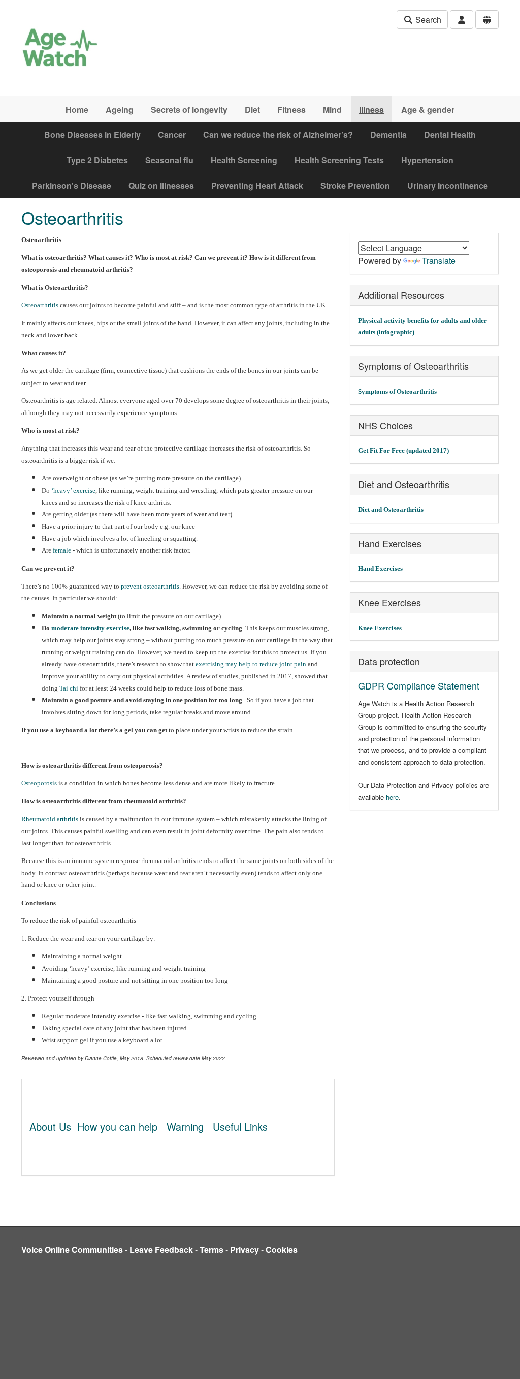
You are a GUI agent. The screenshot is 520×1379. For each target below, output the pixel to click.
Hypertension (427, 160)
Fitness (291, 109)
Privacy (244, 1249)
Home (77, 109)
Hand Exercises (380, 568)
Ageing (120, 109)
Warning (185, 1126)
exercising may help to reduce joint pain (251, 664)
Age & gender (427, 109)
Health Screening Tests (339, 160)
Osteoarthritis (39, 305)
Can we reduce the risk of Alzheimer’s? (278, 135)
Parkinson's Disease (71, 185)
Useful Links (240, 1126)
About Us (50, 1126)
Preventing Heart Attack (257, 185)
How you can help (117, 1126)
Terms (211, 1249)
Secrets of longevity (189, 109)
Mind (332, 109)
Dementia (388, 135)
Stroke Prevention (355, 185)
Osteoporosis (39, 783)
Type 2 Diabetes (97, 160)
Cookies (282, 1249)
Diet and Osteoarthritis (391, 509)
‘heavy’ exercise (73, 490)
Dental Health (450, 135)
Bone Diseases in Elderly (92, 135)
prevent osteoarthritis (150, 586)
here (392, 797)
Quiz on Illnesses (161, 185)
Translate (439, 260)
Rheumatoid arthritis (49, 819)
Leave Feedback (161, 1249)
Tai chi (68, 688)
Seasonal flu (169, 160)
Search (427, 19)
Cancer (172, 135)
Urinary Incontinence (447, 185)
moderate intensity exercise (90, 628)
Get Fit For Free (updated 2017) (403, 450)
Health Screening (244, 160)
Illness (371, 109)
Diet (252, 109)
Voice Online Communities (72, 1249)
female (62, 550)
